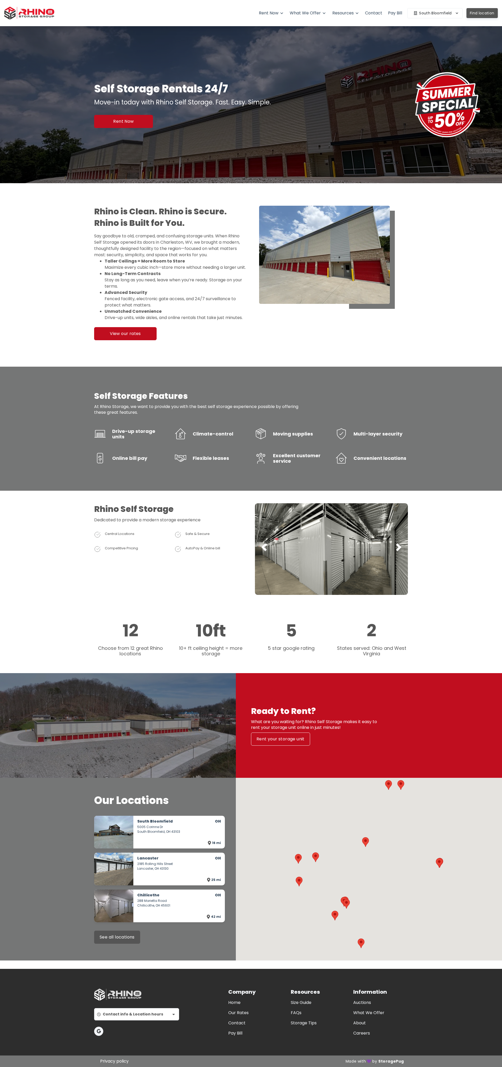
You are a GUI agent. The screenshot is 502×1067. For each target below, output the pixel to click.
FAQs (296, 1013)
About (359, 1023)
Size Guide (301, 1002)
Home (234, 1002)
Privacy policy (114, 1061)
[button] (329, 589)
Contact (237, 1023)
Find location (482, 13)
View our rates (125, 334)
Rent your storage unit (280, 739)
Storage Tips (304, 1023)
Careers (361, 1033)
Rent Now (123, 121)
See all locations (117, 937)
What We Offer (368, 1013)
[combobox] (136, 1014)
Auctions (362, 1002)
